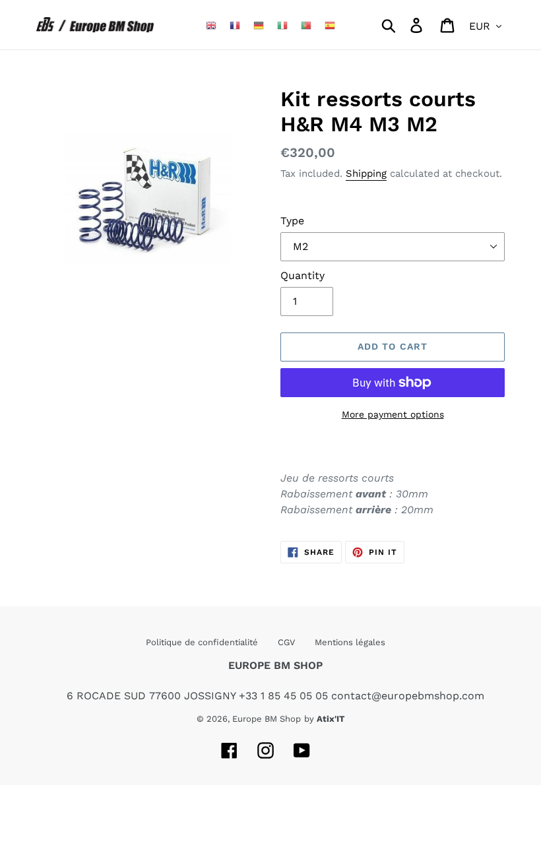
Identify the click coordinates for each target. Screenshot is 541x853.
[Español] (330, 24)
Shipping (366, 173)
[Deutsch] (258, 24)
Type (292, 220)
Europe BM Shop (266, 719)
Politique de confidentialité (202, 642)
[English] (211, 24)
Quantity (302, 275)
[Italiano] (282, 24)
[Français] (235, 24)
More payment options (393, 414)
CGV (286, 642)
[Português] (306, 24)
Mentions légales (350, 642)
